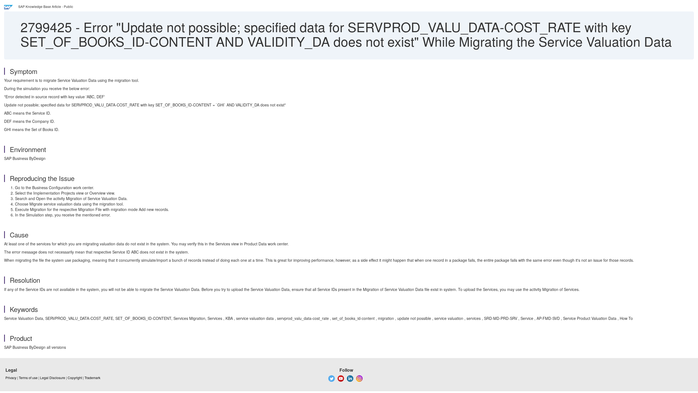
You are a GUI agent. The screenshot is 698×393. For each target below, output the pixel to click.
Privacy (10, 377)
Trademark (92, 377)
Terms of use (28, 377)
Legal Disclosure (52, 377)
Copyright (75, 377)
